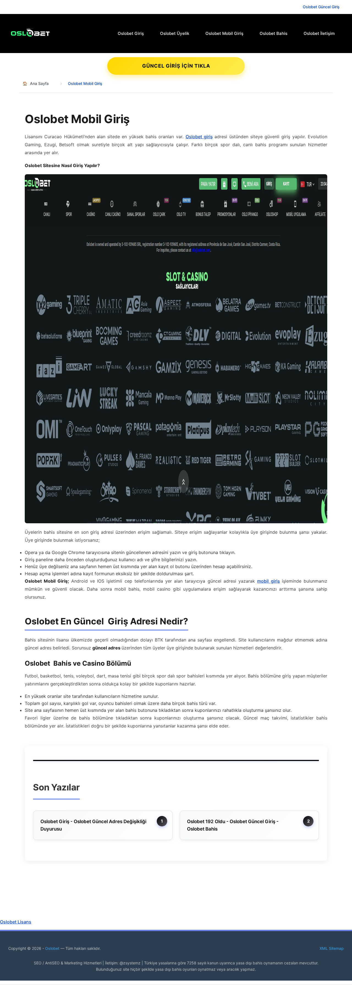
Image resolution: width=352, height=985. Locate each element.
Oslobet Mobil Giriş (224, 33)
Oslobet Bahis (273, 33)
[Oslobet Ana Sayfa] (42, 32)
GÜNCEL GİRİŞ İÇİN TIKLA (176, 66)
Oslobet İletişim (319, 33)
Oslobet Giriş (131, 33)
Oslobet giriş (199, 136)
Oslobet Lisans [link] (15, 922)
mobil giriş (268, 581)
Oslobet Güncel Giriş (321, 6)
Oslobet (53, 948)
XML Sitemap (332, 948)
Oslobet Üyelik (174, 33)
